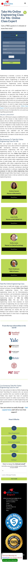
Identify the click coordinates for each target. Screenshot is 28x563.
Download (5, 558)
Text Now (14, 478)
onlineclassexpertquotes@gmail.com (12, 498)
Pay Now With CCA (11, 507)
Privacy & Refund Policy (12, 500)
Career (7, 503)
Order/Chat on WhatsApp (10, 560)
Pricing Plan (9, 505)
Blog (7, 510)
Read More (14, 197)
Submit (11, 62)
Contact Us (9, 508)
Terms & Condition (10, 501)
